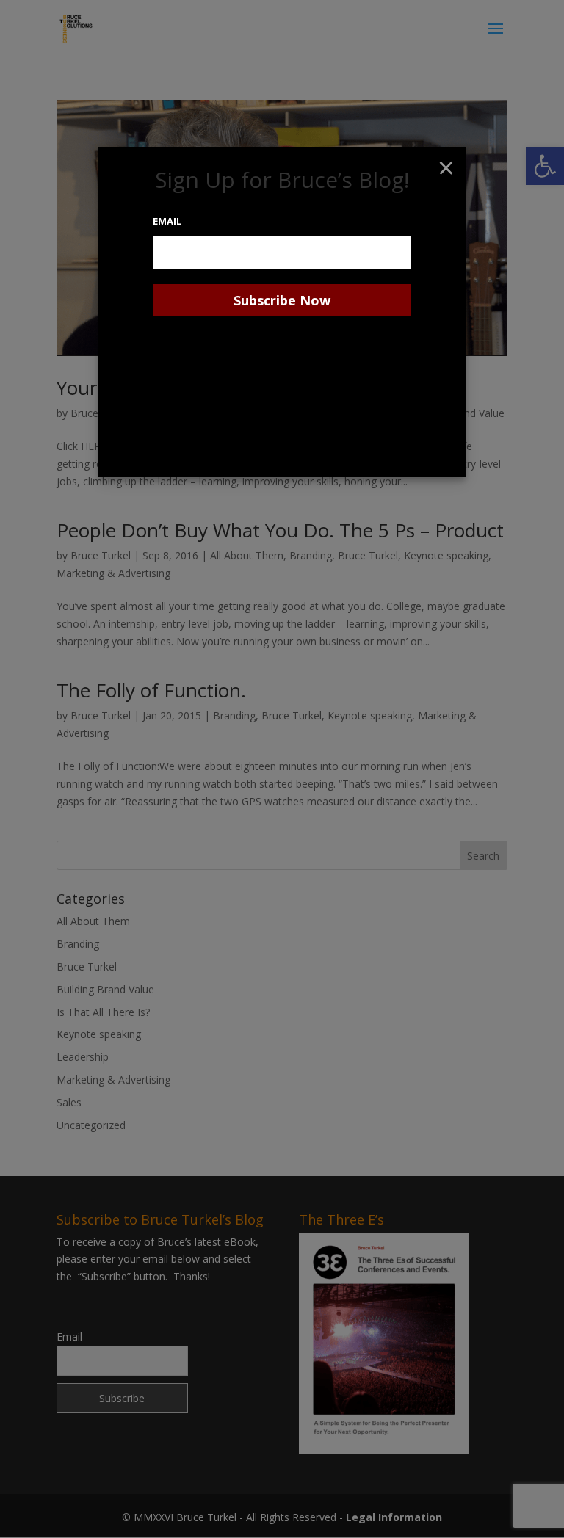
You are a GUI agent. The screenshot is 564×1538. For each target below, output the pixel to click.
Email (167, 221)
